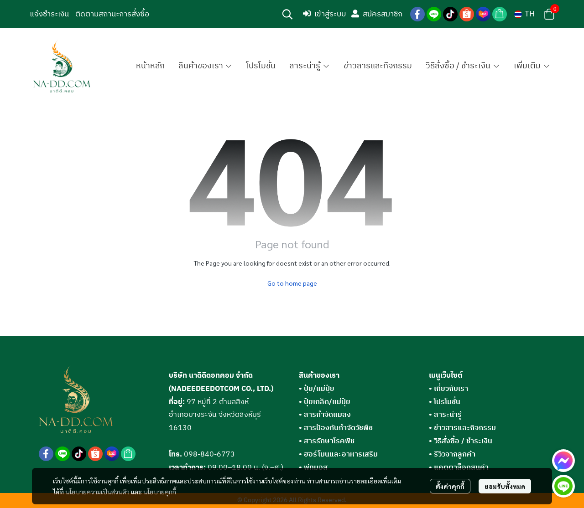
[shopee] (466, 14)
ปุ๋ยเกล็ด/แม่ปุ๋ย (324, 402)
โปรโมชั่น (447, 402)
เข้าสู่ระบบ (330, 14)
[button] (287, 14)
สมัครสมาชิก (382, 14)
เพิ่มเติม (528, 66)
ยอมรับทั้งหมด (505, 486)
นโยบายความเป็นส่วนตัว (97, 491)
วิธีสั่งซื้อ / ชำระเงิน (463, 441)
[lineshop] (499, 14)
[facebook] (417, 14)
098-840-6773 (209, 454)
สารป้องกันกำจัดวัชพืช (336, 428)
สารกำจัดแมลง (325, 415)
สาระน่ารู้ (448, 415)
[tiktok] (450, 14)
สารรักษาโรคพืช (327, 441)
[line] (434, 14)
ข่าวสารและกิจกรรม (465, 428)
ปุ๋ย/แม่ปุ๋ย (316, 389)
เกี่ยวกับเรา (451, 389)
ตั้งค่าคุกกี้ (450, 486)
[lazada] (483, 14)
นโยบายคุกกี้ (159, 491)
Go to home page (292, 283)
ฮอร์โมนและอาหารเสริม (338, 454)
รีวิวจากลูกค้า (454, 454)
